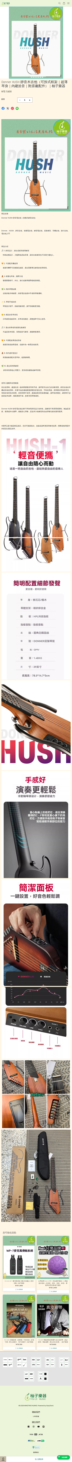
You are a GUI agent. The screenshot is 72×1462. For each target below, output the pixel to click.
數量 (3, 99)
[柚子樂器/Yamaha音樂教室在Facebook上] (28, 1427)
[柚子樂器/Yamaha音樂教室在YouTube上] (38, 1427)
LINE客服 (36, 1416)
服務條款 (36, 1452)
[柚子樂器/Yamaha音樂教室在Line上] (43, 1427)
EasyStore (49, 1405)
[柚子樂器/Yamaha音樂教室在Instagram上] (33, 1427)
